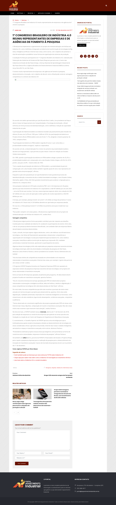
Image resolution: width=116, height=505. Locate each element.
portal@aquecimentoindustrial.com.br (88, 491)
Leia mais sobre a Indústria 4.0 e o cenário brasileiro (30, 360)
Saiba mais (82, 45)
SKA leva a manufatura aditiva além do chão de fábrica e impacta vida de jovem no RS (88, 96)
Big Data (54, 367)
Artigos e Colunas (44, 13)
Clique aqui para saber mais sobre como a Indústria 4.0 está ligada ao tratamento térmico (42, 357)
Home (12, 13)
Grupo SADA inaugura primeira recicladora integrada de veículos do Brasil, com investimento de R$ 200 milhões (62, 394)
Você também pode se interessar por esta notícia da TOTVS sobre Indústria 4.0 (38, 355)
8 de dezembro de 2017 (65, 30)
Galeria (57, 13)
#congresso (49, 367)
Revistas (30, 13)
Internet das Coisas (67, 367)
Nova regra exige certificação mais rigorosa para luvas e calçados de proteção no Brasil (87, 76)
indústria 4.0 (59, 367)
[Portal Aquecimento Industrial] (13, 5)
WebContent (84, 502)
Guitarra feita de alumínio (21, 374)
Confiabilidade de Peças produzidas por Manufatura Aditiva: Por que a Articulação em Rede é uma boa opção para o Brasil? (88, 103)
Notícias (20, 13)
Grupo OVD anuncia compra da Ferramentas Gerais (58, 375)
